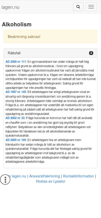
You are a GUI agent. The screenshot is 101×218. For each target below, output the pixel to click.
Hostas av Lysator (50, 181)
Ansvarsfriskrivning (44, 175)
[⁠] (78, 6)
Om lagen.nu (15, 175)
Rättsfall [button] (14, 52)
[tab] (50, 53)
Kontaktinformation (78, 175)
